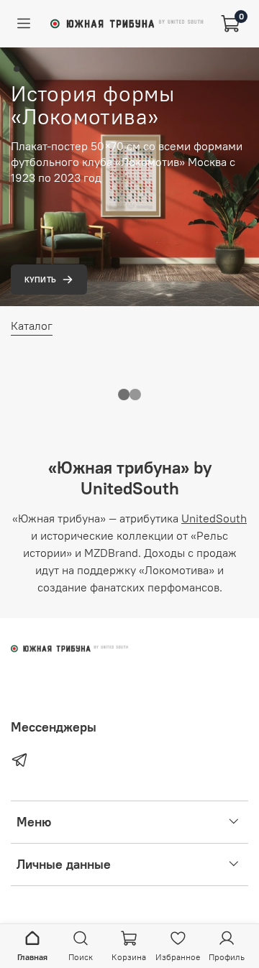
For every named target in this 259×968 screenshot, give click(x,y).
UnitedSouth (214, 518)
